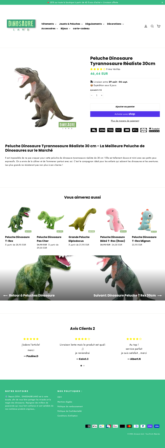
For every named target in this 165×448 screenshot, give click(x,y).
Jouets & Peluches (70, 23)
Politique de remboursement (70, 406)
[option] (31, 347)
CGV (59, 397)
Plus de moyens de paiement (125, 120)
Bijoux (64, 28)
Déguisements (93, 23)
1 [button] (81, 365)
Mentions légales (64, 401)
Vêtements (47, 23)
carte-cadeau (81, 28)
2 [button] (84, 365)
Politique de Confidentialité (69, 411)
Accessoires (48, 28)
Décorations (114, 23)
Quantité (96, 90)
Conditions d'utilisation (67, 415)
